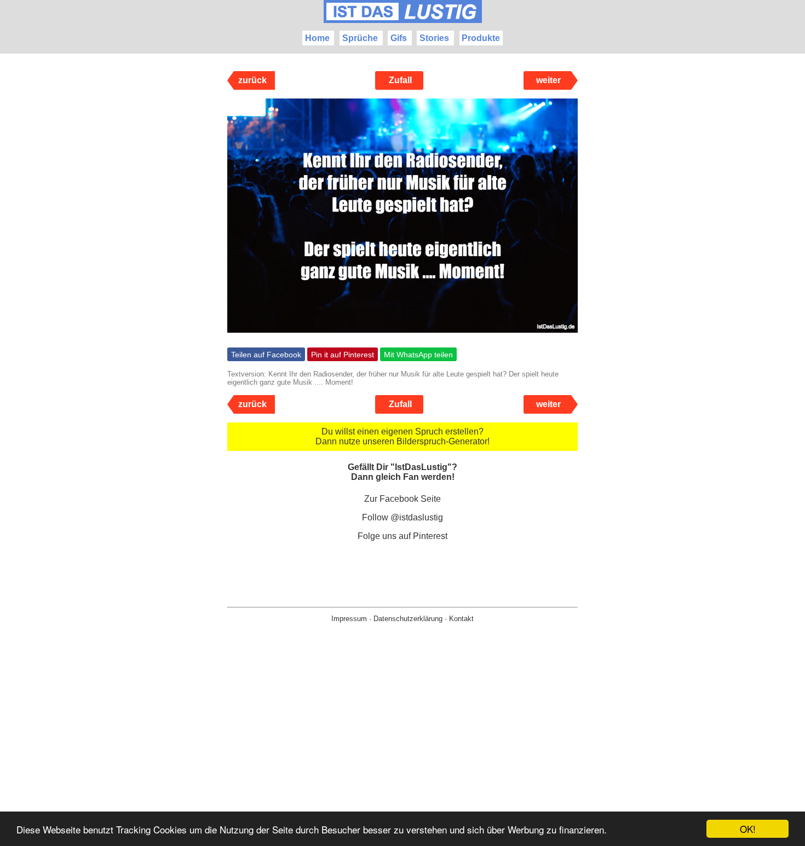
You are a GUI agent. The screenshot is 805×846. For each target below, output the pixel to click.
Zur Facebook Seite (402, 498)
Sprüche (360, 38)
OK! (748, 829)
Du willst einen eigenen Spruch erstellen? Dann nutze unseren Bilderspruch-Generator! (402, 436)
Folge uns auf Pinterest (402, 536)
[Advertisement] (402, 751)
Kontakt (461, 619)
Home (317, 38)
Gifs (398, 38)
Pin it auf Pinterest (342, 354)
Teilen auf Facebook (266, 354)
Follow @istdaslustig (402, 517)
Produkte (481, 38)
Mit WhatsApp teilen (418, 354)
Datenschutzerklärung (407, 619)
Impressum (349, 619)
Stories (434, 38)
